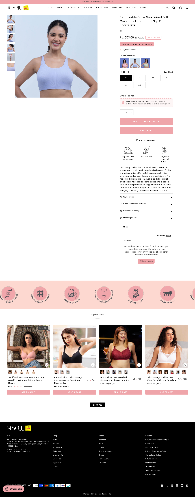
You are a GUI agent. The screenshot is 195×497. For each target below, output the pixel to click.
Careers (102, 455)
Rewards (102, 463)
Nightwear (57, 463)
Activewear (57, 447)
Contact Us (150, 443)
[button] (51, 8)
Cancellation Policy (153, 455)
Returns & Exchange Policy (156, 451)
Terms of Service (105, 451)
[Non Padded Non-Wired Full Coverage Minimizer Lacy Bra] (120, 346)
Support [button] (149, 435)
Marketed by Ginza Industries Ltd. (97, 494)
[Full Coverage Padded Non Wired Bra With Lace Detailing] (166, 346)
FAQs (101, 443)
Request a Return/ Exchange (156, 439)
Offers (55, 466)
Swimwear (57, 451)
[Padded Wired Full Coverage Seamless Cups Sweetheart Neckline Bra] (74, 346)
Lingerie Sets (58, 455)
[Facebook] (162, 485)
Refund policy (151, 459)
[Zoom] (56, 56)
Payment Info (150, 463)
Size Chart (168, 72)
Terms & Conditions (153, 470)
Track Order (150, 466)
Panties (56, 443)
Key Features (128, 197)
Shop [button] (55, 435)
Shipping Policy (129, 217)
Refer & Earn (104, 459)
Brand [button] (101, 435)
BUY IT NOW (146, 131)
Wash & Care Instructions (134, 204)
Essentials (57, 459)
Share (125, 227)
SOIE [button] (9, 435)
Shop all (97, 405)
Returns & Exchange (131, 211)
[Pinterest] (172, 485)
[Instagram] (177, 485)
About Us (102, 439)
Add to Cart (28, 392)
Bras (55, 439)
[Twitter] (167, 485)
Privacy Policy (150, 474)
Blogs (101, 447)
